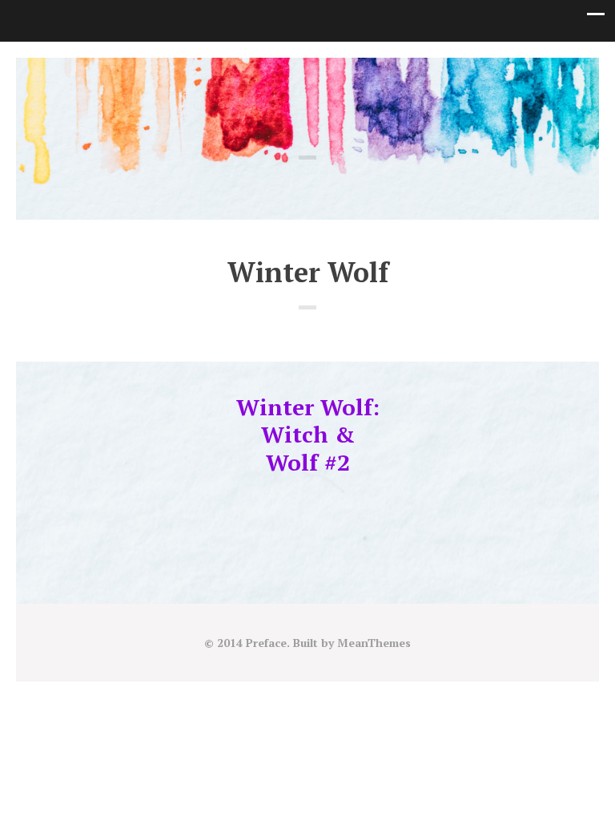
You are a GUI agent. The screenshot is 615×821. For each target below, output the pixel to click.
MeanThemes (374, 642)
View (307, 497)
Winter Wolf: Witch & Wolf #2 (308, 434)
